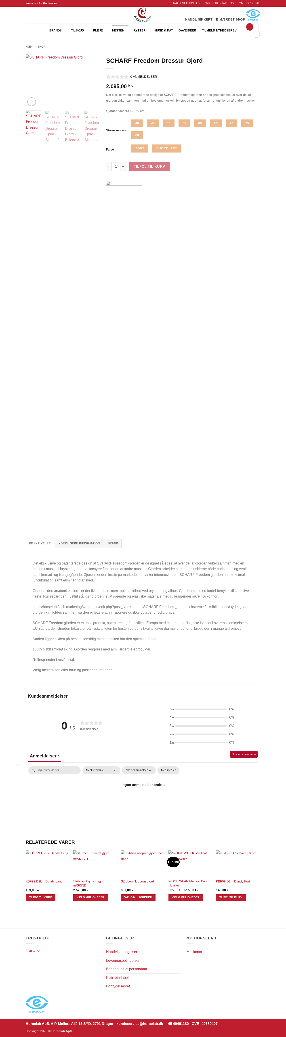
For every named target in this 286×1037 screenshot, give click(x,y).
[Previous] (33, 80)
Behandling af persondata (126, 969)
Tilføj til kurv (149, 166)
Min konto (194, 952)
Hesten (118, 30)
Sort (140, 148)
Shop (41, 46)
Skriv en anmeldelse (243, 754)
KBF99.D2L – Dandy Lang (44, 881)
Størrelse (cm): (116, 130)
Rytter (140, 30)
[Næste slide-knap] (254, 922)
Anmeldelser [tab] (44, 755)
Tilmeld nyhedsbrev (219, 30)
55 (184, 123)
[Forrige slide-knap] (28, 922)
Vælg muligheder (91, 897)
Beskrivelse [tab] (40, 543)
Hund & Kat (164, 30)
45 (153, 123)
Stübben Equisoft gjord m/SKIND (89, 883)
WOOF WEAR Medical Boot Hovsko (188, 883)
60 (200, 123)
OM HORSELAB (249, 3)
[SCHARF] (124, 348)
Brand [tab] (113, 543)
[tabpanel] (143, 800)
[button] (249, 27)
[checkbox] (168, 770)
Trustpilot (33, 950)
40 (137, 123)
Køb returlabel (117, 978)
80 (137, 135)
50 (168, 123)
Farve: (110, 149)
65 (216, 123)
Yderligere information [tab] (79, 543)
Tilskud (77, 30)
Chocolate (166, 148)
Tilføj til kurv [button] (40, 897)
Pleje (98, 30)
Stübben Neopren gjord (137, 881)
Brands (55, 30)
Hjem (29, 46)
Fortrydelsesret (118, 986)
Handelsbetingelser (121, 952)
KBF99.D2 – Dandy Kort (233, 881)
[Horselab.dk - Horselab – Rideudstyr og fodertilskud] (143, 15)
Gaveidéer (187, 30)
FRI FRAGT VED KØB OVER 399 (188, 3)
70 (231, 123)
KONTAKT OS (224, 3)
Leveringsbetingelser (122, 960)
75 (247, 123)
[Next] (92, 80)
